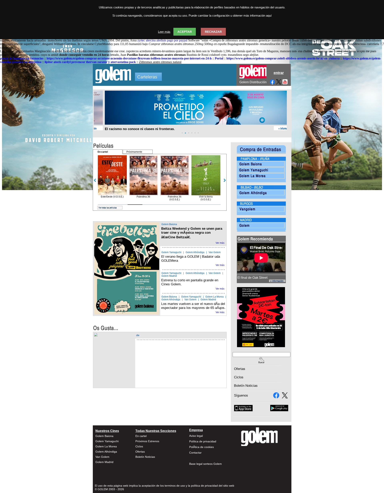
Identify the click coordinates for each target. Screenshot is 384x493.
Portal (219, 58)
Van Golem (215, 252)
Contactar (195, 452)
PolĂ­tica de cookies (201, 447)
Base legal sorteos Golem (205, 463)
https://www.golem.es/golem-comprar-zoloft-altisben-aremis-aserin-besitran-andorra (283, 58)
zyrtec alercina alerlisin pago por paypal (162, 40)
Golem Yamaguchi (171, 252)
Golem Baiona (169, 224)
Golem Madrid (169, 276)
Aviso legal (196, 435)
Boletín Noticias (246, 386)
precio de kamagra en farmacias (21, 58)
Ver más (220, 242)
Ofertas (239, 369)
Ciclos (238, 377)
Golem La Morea (214, 296)
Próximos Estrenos (147, 441)
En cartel (141, 436)
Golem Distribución (253, 82)
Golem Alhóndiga (195, 252)
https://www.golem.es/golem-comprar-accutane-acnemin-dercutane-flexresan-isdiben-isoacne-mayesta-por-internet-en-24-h (129, 58)
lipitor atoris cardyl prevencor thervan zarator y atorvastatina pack (90, 62)
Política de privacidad (202, 441)
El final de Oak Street (252, 277)
